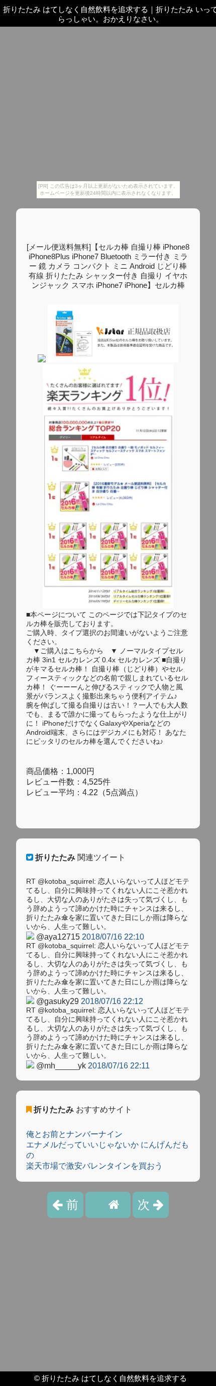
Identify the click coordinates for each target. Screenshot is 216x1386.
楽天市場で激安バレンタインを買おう (94, 1166)
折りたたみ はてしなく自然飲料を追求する (114, 1378)
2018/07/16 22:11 (119, 1065)
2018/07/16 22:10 (113, 937)
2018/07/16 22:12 (112, 1001)
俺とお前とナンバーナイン (74, 1134)
